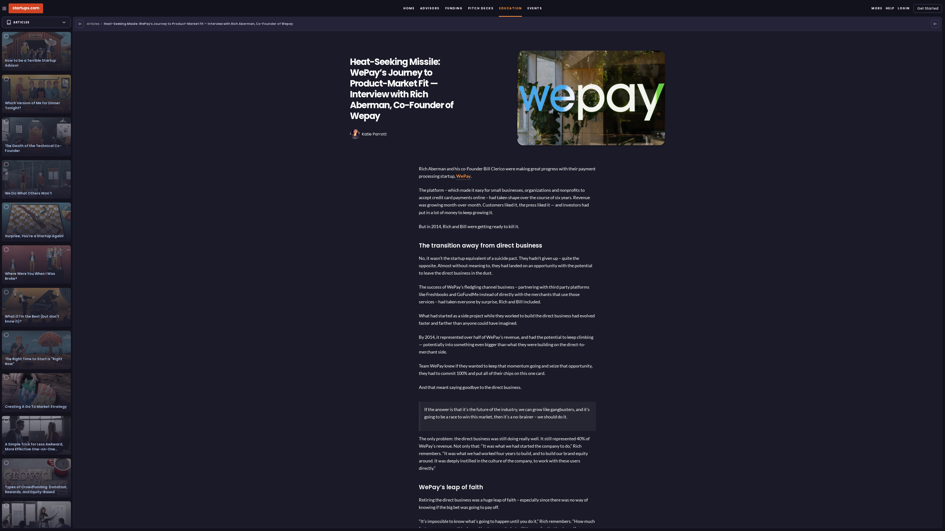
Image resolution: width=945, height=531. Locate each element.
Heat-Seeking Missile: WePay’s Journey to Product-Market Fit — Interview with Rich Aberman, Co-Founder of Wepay (198, 24)
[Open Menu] (80, 24)
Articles (93, 24)
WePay (463, 176)
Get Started (927, 8)
